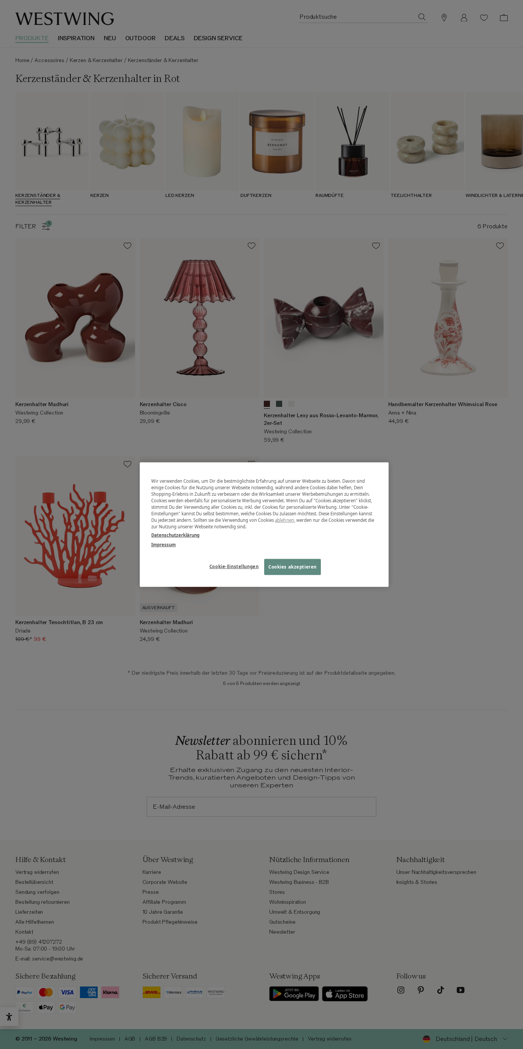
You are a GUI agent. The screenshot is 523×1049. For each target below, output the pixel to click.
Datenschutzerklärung (175, 535)
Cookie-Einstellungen (233, 566)
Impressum (163, 544)
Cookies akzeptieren (292, 566)
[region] (264, 524)
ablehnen (284, 520)
